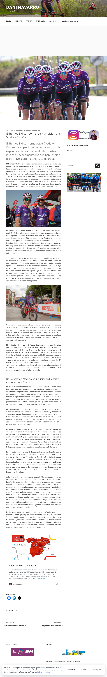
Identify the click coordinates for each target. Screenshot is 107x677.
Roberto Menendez (32, 130)
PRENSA (29, 21)
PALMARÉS (40, 21)
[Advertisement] (53, 40)
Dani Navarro (22, 7)
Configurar (97, 670)
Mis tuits (69, 150)
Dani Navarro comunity (70, 21)
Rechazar (84, 670)
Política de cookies (43, 672)
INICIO (8, 21)
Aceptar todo (71, 670)
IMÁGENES (52, 21)
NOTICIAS (18, 21)
